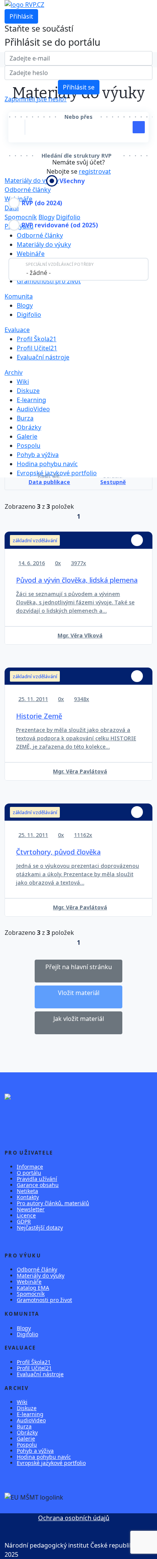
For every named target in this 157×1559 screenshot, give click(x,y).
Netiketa (27, 1191)
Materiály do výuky (44, 244)
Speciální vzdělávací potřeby (60, 264)
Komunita (19, 296)
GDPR (24, 1221)
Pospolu (28, 445)
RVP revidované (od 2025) (60, 225)
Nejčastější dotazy (40, 1227)
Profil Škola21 (36, 339)
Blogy (46, 217)
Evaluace (17, 330)
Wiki (23, 381)
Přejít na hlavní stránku (78, 967)
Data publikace (49, 482)
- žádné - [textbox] (38, 272)
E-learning (31, 400)
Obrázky (29, 427)
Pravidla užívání (37, 1178)
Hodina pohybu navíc (47, 464)
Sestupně (113, 482)
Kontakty (28, 1197)
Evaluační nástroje (43, 357)
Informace (30, 1166)
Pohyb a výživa (38, 454)
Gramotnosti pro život (49, 281)
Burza (25, 418)
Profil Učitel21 (37, 348)
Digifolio (68, 217)
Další (12, 208)
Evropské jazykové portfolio (51, 1462)
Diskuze (28, 391)
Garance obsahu (38, 1184)
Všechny (72, 181)
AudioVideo (33, 409)
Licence (26, 1215)
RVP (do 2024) (42, 203)
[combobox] (78, 269)
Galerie (27, 436)
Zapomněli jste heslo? (36, 99)
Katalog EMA (33, 1287)
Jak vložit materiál (78, 1018)
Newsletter (31, 1209)
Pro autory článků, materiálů (53, 1203)
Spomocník (21, 217)
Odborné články (28, 189)
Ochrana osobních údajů (73, 1518)
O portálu (29, 1172)
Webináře (18, 199)
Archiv (13, 372)
